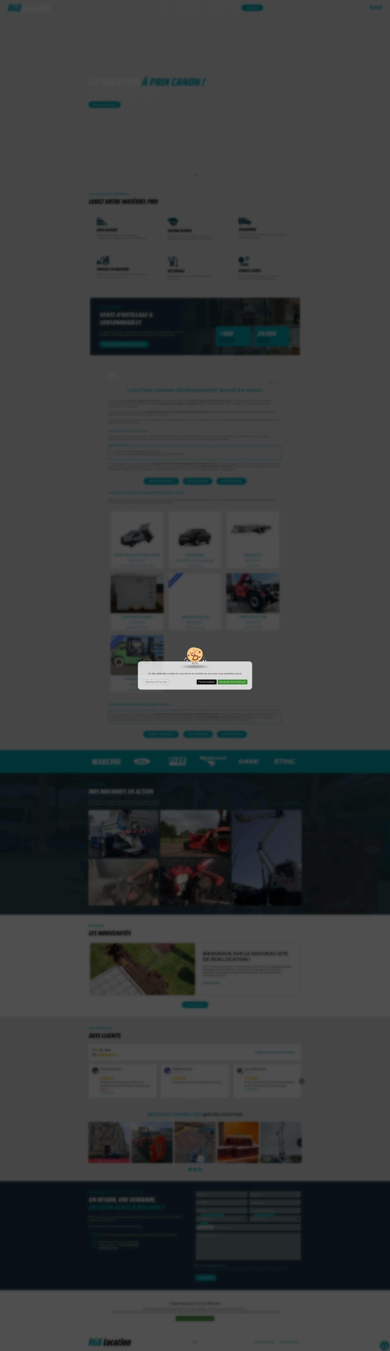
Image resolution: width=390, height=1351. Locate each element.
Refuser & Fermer (156, 682)
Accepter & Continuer (232, 681)
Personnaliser (206, 681)
